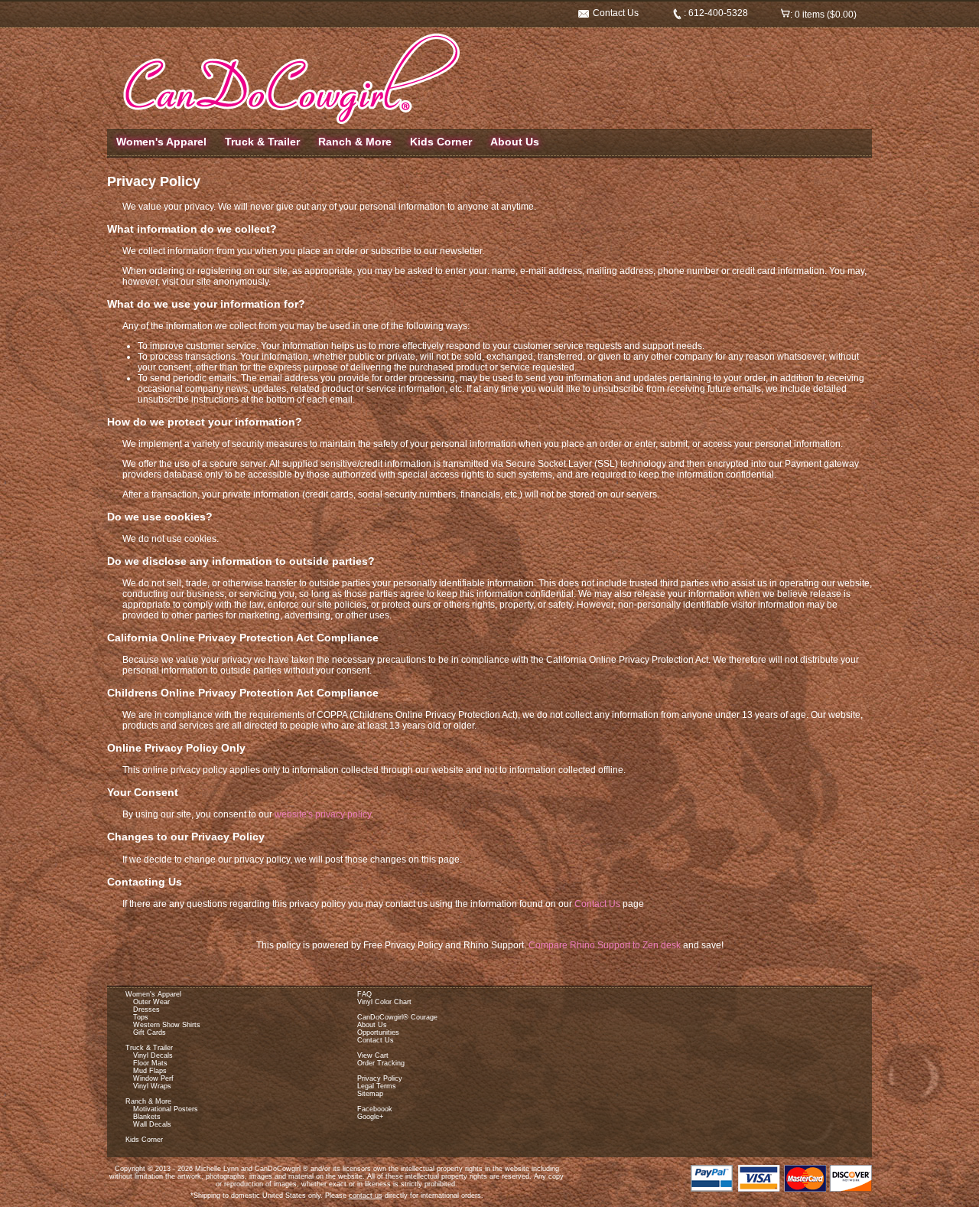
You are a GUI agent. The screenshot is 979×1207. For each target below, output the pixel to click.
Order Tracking (381, 1063)
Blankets (147, 1117)
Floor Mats (150, 1063)
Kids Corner (441, 141)
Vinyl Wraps (152, 1086)
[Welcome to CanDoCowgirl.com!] (288, 123)
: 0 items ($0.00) (823, 14)
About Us (514, 141)
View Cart (373, 1055)
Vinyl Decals (153, 1055)
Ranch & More (355, 141)
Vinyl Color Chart (384, 1002)
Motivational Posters (165, 1109)
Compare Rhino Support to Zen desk (605, 945)
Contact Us (614, 13)
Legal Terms (376, 1086)
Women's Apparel (161, 141)
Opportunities (378, 1032)
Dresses (146, 1009)
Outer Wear (151, 1002)
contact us (365, 1195)
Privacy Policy (379, 1078)
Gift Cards (149, 1032)
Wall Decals (152, 1124)
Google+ (370, 1117)
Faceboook (374, 1109)
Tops (140, 1017)
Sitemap (370, 1094)
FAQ (364, 994)
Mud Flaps (150, 1071)
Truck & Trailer (262, 141)
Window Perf (153, 1078)
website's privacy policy (323, 814)
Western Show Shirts (166, 1025)
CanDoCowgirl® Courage (397, 1017)
